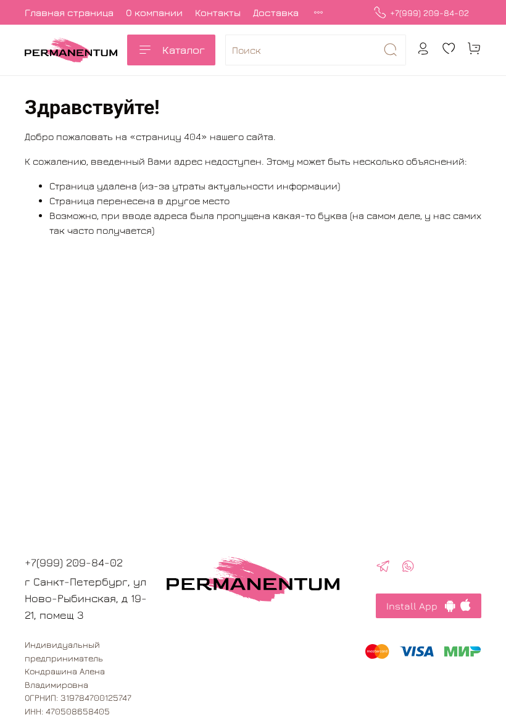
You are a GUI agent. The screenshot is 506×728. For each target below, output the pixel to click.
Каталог (183, 49)
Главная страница (69, 12)
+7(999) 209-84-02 (429, 12)
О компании (154, 12)
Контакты (218, 12)
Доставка (276, 12)
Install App (415, 605)
